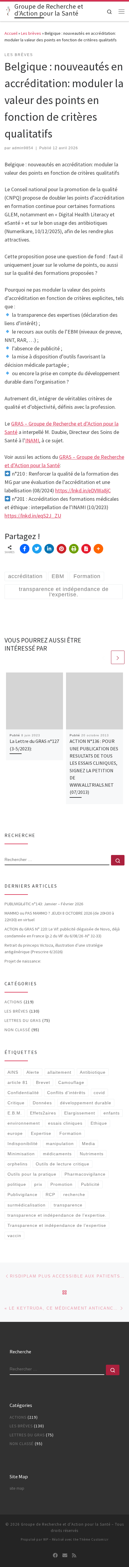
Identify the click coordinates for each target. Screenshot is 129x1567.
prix (38, 1184)
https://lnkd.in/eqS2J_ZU (32, 515)
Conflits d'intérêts (66, 1092)
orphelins (18, 1164)
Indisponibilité (23, 1143)
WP (45, 1539)
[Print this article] (74, 548)
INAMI (32, 440)
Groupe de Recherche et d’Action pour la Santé (65, 1524)
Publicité (90, 1184)
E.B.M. (15, 1113)
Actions (13, 1002)
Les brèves (31, 33)
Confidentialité (23, 1092)
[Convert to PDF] (86, 548)
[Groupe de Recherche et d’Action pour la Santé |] (8, 11)
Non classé (17, 1029)
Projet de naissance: (23, 961)
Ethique (99, 1123)
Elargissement (79, 1113)
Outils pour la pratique (32, 1174)
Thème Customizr (94, 1539)
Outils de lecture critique (62, 1164)
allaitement (59, 1072)
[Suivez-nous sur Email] (64, 1555)
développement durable (85, 1102)
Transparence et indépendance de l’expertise (57, 1225)
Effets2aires (43, 1113)
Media (88, 1143)
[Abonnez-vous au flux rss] (74, 1555)
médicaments (57, 1153)
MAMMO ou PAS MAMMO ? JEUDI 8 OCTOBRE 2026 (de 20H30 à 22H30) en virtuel (59, 916)
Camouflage (71, 1082)
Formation (70, 1133)
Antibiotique (93, 1072)
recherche (74, 1194)
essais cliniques (65, 1123)
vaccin (14, 1235)
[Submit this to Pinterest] (61, 548)
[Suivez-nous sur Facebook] (55, 1555)
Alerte (32, 1072)
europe (15, 1133)
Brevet (43, 1082)
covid (99, 1092)
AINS (13, 1072)
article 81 (18, 1082)
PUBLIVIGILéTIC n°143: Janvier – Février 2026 (43, 904)
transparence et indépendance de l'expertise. (57, 1215)
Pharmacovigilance (85, 1174)
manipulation (60, 1143)
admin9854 (22, 148)
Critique (16, 1102)
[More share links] (98, 548)
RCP (50, 1194)
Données (42, 1102)
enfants (112, 1113)
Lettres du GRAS (22, 1020)
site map (17, 1488)
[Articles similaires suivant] (117, 657)
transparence (68, 1205)
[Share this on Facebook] (24, 548)
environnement (24, 1123)
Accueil (10, 33)
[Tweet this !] (37, 548)
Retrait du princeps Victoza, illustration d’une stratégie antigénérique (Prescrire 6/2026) (53, 948)
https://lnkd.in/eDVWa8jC (83, 490)
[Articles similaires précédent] (103, 657)
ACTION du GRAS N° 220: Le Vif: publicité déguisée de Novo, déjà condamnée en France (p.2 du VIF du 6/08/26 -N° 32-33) (62, 932)
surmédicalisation (27, 1205)
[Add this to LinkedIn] (49, 548)
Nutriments (92, 1153)
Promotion (61, 1184)
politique (17, 1184)
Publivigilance (23, 1194)
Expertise (41, 1133)
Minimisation (21, 1153)
